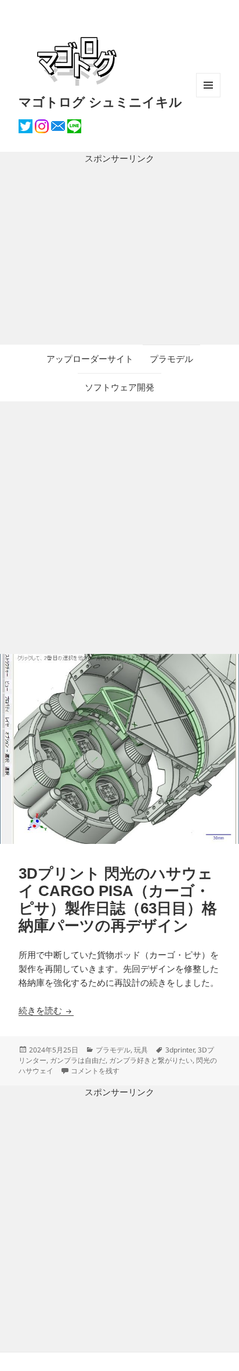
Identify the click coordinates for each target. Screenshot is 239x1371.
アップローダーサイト (89, 359)
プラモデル (171, 359)
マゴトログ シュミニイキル (100, 101)
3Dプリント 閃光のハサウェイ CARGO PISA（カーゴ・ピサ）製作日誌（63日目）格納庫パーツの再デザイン (118, 899)
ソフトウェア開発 (119, 387)
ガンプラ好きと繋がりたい (151, 1060)
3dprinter (179, 1050)
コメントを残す (95, 1071)
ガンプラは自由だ (78, 1060)
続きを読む (46, 1010)
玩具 (141, 1050)
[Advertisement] (119, 255)
